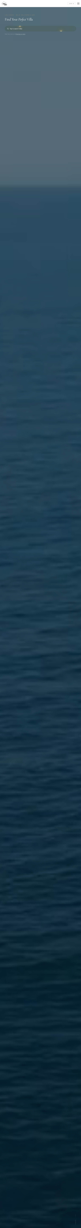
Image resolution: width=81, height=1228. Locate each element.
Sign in (71, 3)
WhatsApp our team (20, 34)
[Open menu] (78, 3)
